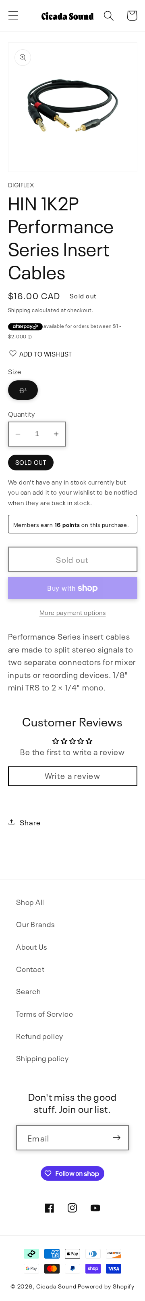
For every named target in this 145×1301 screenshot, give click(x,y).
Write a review (72, 775)
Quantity (21, 413)
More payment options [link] (72, 612)
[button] (13, 15)
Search (28, 990)
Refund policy (39, 1035)
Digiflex (21, 184)
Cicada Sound (56, 1285)
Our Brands (35, 923)
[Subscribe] (116, 1137)
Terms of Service (44, 1013)
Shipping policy (42, 1057)
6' (28, 392)
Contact (30, 968)
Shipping (19, 309)
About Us (31, 946)
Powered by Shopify (106, 1285)
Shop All (30, 901)
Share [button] (30, 821)
